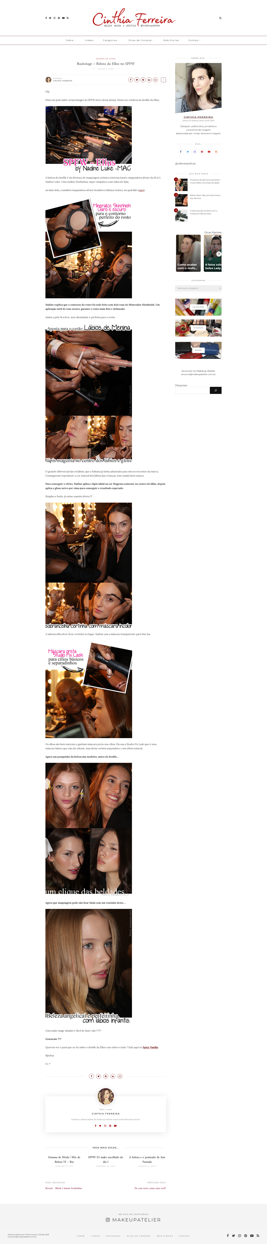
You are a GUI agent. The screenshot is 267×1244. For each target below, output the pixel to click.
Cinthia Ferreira (62, 81)
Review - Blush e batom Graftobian (63, 1188)
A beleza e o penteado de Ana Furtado (147, 1160)
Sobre (70, 40)
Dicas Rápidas (213, 232)
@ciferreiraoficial (185, 163)
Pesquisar (181, 385)
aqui (141, 190)
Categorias (110, 40)
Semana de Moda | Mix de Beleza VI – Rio (64, 1160)
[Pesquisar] (216, 390)
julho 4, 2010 (106, 69)
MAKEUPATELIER (136, 1220)
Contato (193, 40)
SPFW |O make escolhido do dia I (105, 1160)
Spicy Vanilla (150, 1047)
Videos (89, 40)
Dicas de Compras (140, 40)
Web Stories (171, 40)
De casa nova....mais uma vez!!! (150, 1188)
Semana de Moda (106, 59)
